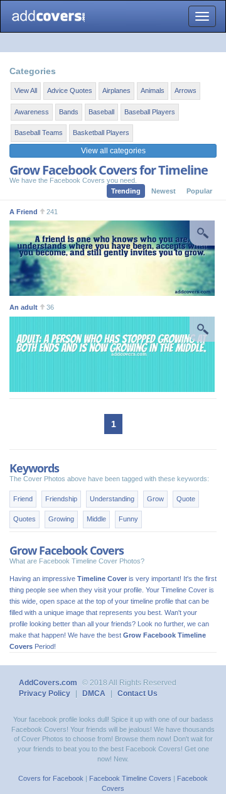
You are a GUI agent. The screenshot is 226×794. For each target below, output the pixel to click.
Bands (68, 112)
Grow (155, 499)
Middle (96, 519)
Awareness (31, 112)
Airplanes (116, 90)
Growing (61, 519)
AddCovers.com (48, 682)
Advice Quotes (69, 90)
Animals (152, 90)
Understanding (112, 499)
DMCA (93, 693)
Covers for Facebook (50, 778)
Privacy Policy (44, 693)
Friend (23, 499)
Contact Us (137, 693)
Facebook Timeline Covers (130, 778)
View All (25, 90)
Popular (199, 191)
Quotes (24, 519)
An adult (23, 307)
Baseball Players (149, 112)
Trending (126, 191)
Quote (185, 499)
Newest (163, 191)
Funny (128, 519)
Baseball (101, 112)
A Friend (23, 211)
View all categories (113, 150)
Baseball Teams (38, 132)
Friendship (61, 499)
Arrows (185, 90)
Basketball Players (101, 132)
